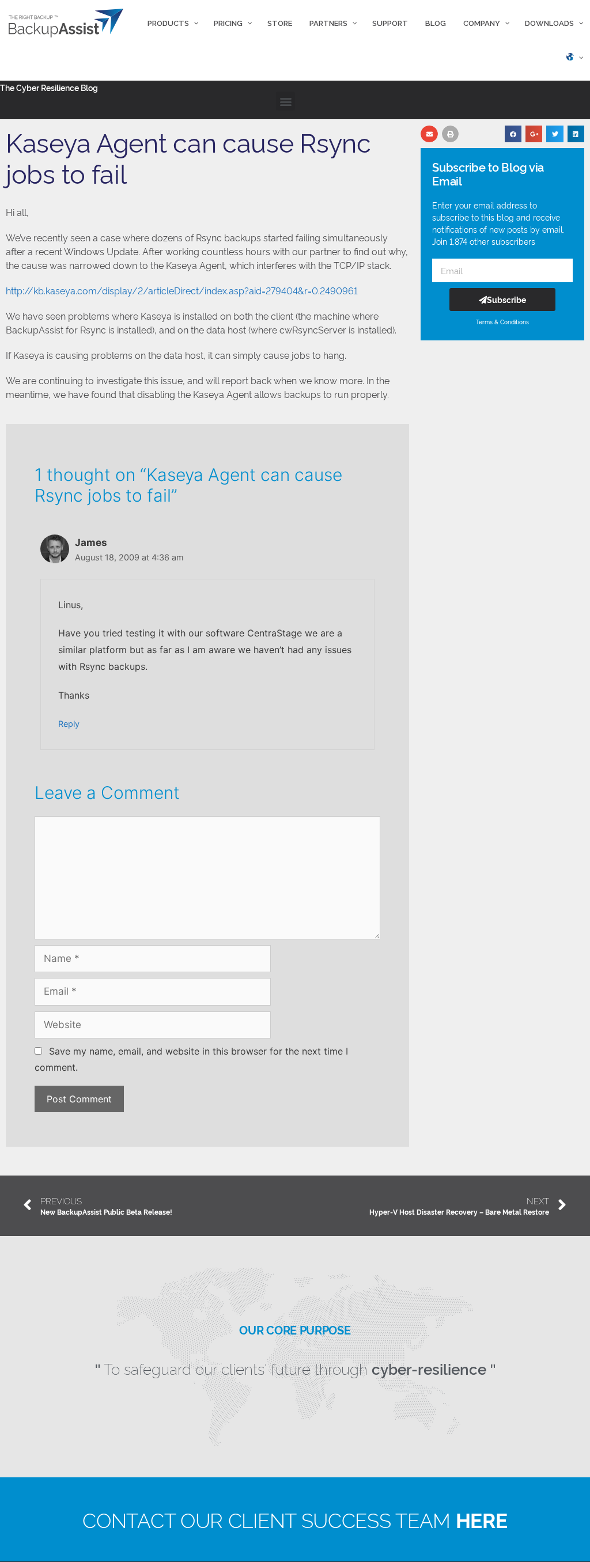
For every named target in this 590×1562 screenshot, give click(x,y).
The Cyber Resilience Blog (49, 87)
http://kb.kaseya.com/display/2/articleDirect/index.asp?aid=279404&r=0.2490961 (182, 290)
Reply (69, 724)
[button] (285, 101)
